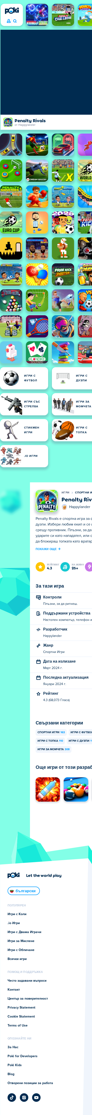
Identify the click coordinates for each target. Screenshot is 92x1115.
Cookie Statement (21, 1016)
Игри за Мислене (21, 941)
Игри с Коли (17, 914)
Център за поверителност (28, 998)
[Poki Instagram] (24, 1097)
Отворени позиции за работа (30, 1083)
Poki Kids (15, 1065)
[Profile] (9, 21)
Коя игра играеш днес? (15, 21)
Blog (11, 1074)
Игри (65, 492)
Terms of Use (18, 1025)
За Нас (13, 1047)
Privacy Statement (21, 1007)
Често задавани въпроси (27, 980)
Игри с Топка (50, 741)
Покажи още (46, 549)
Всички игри (17, 959)
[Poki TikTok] (12, 1097)
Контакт (14, 989)
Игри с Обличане (21, 950)
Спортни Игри (51, 732)
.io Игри (14, 923)
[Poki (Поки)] (12, 10)
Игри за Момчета (54, 749)
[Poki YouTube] (36, 1097)
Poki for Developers (23, 1056)
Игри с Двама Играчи (24, 932)
